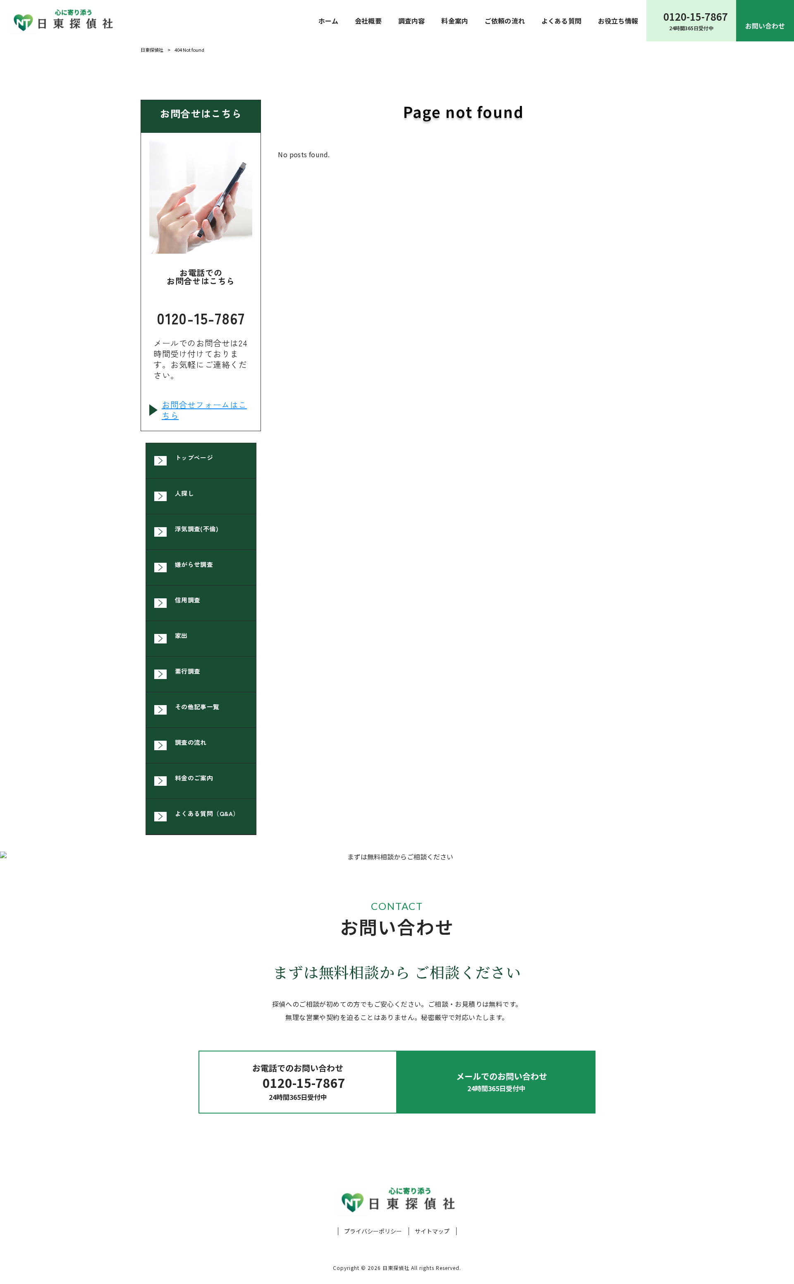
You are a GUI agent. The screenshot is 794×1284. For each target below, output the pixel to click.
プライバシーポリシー (373, 1231)
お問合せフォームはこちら (204, 410)
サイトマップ (432, 1231)
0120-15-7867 (201, 316)
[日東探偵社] (62, 20)
